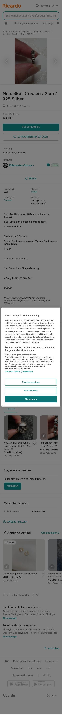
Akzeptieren (31, 399)
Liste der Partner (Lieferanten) (19, 371)
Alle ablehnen (31, 390)
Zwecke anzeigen (31, 382)
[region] (30, 357)
